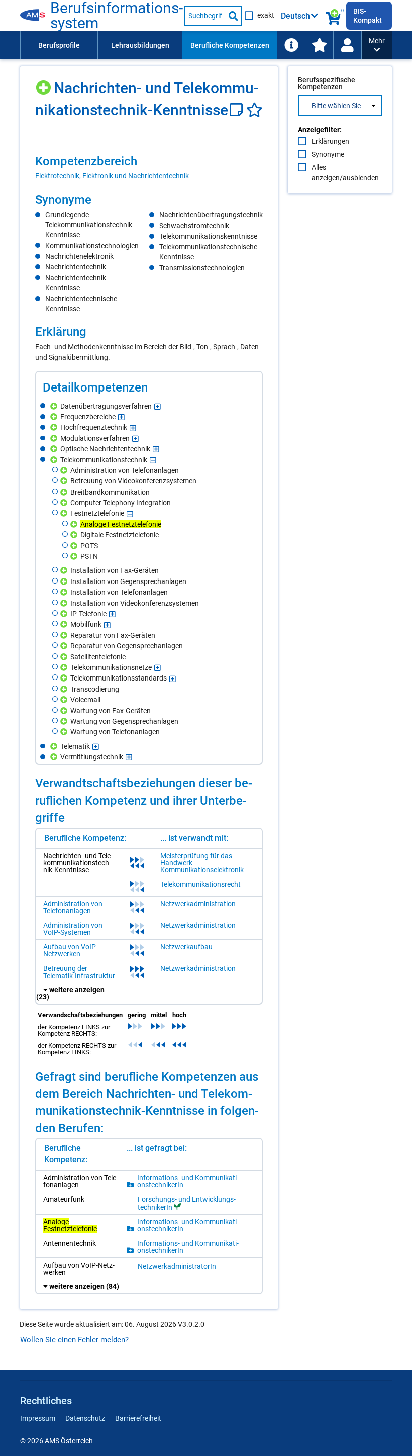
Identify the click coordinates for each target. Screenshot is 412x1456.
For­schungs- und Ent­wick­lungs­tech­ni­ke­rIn (187, 1203)
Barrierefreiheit (138, 1418)
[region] (149, 167)
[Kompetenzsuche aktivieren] (333, 16)
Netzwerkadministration (198, 904)
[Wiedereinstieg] (347, 45)
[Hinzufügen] (44, 84)
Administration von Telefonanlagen (72, 907)
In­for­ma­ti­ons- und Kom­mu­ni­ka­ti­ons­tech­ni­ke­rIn (188, 1181)
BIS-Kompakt (367, 15)
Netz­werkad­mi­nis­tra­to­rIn (177, 1266)
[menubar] (191, 45)
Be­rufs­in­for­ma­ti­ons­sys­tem (116, 16)
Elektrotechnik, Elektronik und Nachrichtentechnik (112, 176)
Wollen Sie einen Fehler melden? (74, 1339)
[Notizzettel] (238, 110)
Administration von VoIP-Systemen (72, 928)
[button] (377, 45)
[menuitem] (58, 45)
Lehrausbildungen (140, 45)
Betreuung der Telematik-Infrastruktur (79, 972)
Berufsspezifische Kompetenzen (326, 83)
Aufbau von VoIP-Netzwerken (70, 950)
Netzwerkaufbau (186, 947)
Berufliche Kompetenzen (229, 45)
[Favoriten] (254, 110)
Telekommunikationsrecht (200, 884)
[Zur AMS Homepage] (35, 15)
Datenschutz (85, 1418)
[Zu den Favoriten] (319, 45)
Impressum (37, 1418)
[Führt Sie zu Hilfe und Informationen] (291, 45)
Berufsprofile (59, 45)
